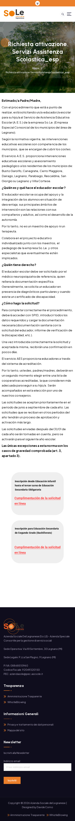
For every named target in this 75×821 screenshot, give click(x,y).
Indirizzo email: (12, 761)
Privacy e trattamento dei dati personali (31, 724)
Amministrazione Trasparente (25, 696)
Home (36, 68)
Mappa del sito (16, 730)
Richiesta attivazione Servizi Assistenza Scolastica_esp (38, 72)
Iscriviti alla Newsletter (16, 752)
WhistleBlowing (17, 702)
